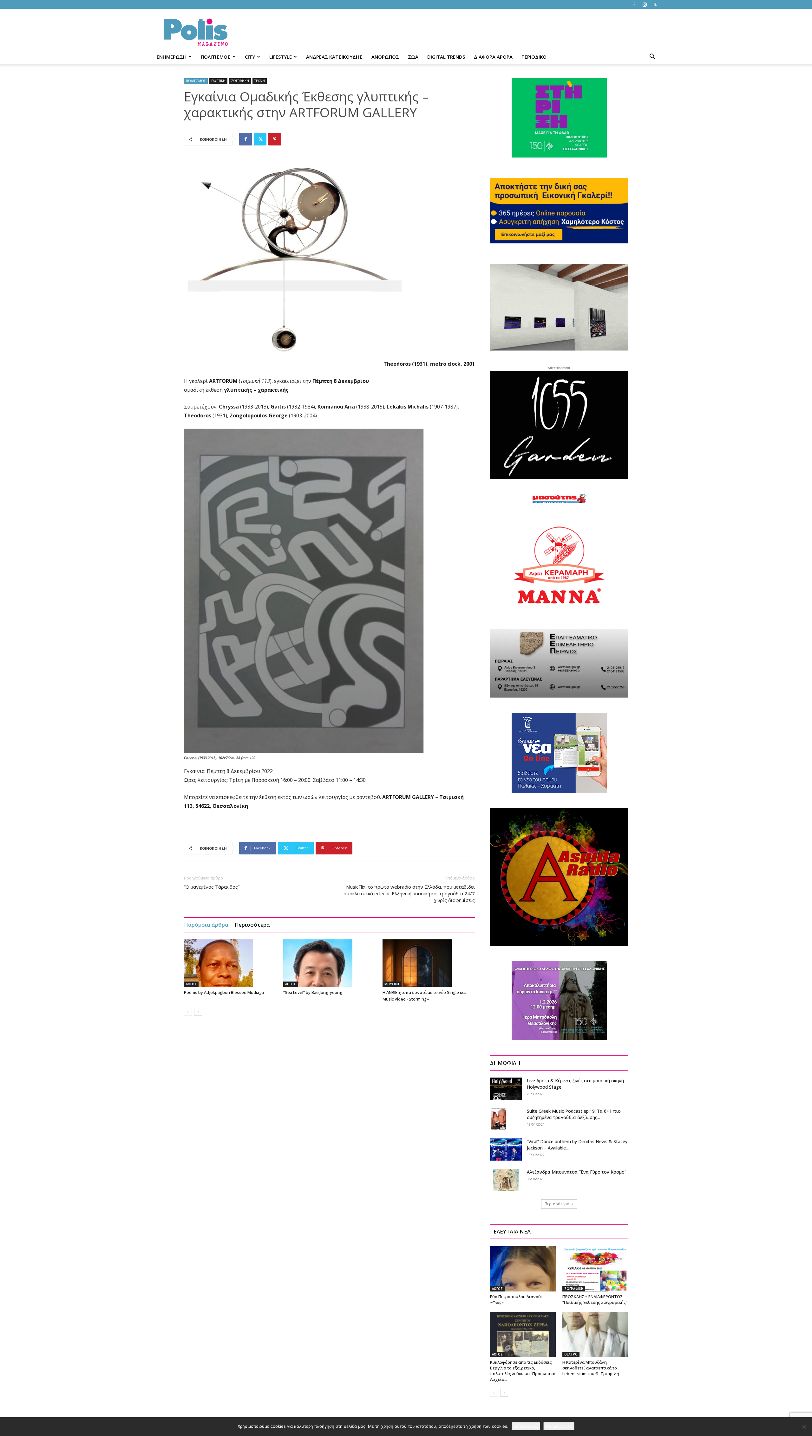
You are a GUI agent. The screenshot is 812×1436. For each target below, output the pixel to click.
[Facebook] (634, 4)
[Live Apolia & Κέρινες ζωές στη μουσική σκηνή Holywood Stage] (506, 1089)
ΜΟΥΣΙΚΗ (391, 984)
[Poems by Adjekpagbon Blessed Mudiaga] (230, 963)
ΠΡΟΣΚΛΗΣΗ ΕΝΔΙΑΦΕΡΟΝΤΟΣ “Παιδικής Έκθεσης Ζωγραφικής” (594, 1299)
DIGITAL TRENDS (446, 57)
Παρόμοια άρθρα (206, 924)
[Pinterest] (274, 139)
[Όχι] (804, 1427)
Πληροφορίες (559, 1426)
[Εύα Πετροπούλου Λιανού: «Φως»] (523, 1268)
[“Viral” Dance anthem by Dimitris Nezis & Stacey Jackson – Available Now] (506, 1149)
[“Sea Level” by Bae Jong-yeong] (329, 963)
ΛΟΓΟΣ (191, 984)
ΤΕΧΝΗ (259, 81)
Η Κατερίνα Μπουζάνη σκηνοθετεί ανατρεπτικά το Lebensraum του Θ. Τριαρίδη (590, 1367)
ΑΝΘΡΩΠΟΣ (385, 57)
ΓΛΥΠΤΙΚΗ (218, 81)
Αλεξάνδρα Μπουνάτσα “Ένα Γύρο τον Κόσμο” (576, 1172)
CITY (250, 57)
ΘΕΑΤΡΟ (571, 1354)
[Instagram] (644, 4)
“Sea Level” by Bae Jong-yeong (312, 992)
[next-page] (198, 1012)
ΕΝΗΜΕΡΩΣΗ (172, 57)
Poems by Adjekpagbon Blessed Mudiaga (224, 992)
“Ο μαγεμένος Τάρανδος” (211, 887)
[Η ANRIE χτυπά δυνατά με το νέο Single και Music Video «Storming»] (429, 963)
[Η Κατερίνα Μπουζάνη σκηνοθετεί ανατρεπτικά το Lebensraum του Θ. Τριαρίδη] (595, 1334)
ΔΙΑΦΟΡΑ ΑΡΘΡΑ (493, 57)
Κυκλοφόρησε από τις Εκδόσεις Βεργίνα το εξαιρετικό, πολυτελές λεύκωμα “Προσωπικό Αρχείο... (522, 1370)
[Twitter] (655, 4)
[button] (652, 57)
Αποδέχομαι (526, 1426)
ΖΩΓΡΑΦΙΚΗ (240, 81)
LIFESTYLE (280, 57)
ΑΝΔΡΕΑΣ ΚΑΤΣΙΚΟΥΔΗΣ (334, 57)
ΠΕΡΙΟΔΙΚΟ (534, 57)
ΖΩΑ (413, 57)
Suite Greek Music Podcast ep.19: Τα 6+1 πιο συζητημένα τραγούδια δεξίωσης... (574, 1114)
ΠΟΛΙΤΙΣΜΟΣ (216, 57)
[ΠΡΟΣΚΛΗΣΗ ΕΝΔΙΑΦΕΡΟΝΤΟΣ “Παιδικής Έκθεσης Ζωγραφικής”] (595, 1268)
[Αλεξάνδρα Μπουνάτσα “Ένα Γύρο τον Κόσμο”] (506, 1180)
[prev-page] (188, 1012)
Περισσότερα (252, 924)
